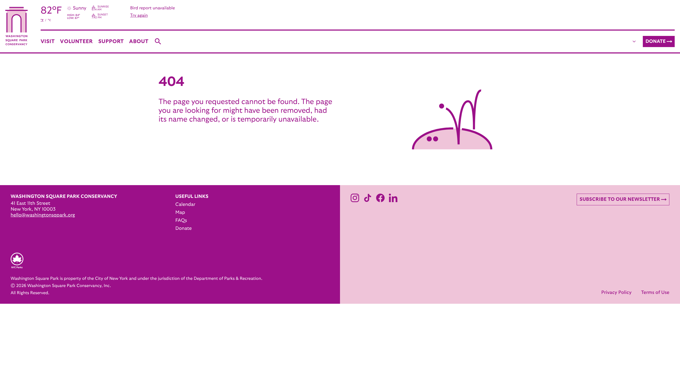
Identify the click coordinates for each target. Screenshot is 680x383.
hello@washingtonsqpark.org (43, 215)
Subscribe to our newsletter (620, 199)
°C (49, 20)
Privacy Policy (616, 292)
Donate (655, 41)
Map (180, 212)
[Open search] (158, 41)
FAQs (181, 220)
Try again (139, 15)
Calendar (185, 204)
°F (42, 20)
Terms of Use (655, 292)
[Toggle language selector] (634, 41)
